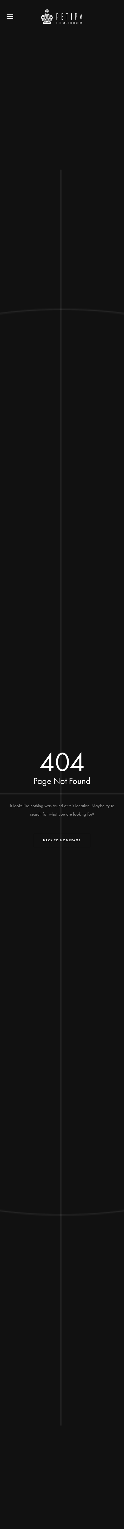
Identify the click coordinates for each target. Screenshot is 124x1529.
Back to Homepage (62, 840)
